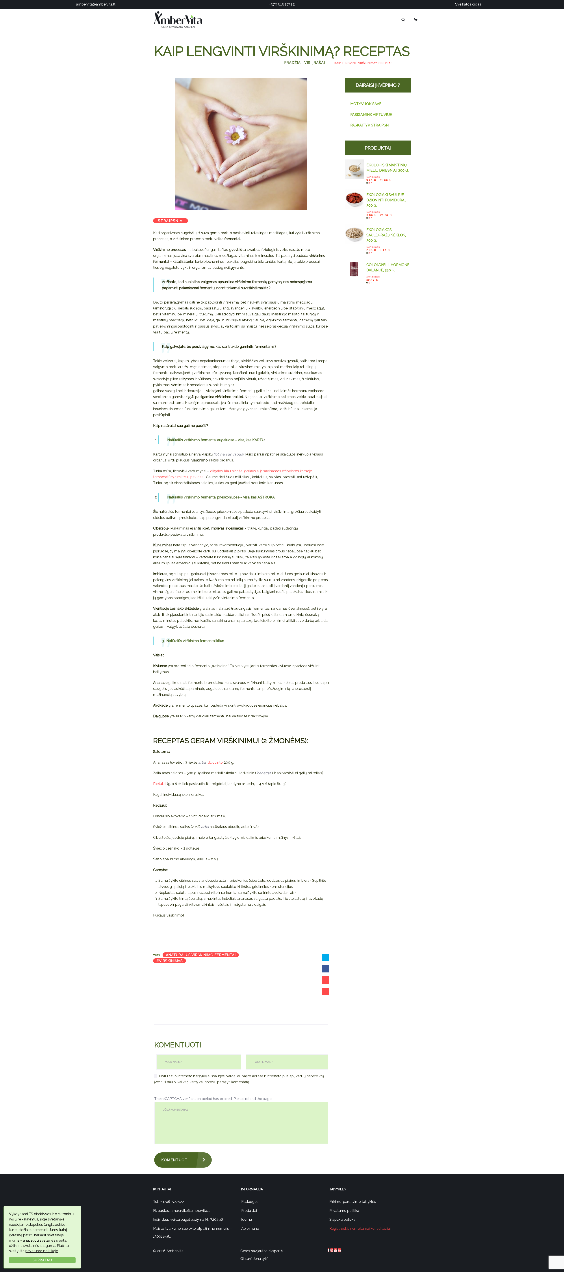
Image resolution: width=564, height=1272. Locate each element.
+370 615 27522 (282, 4)
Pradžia (292, 63)
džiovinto (215, 762)
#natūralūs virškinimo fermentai (201, 955)
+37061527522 (172, 1202)
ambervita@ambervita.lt (95, 4)
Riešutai (159, 784)
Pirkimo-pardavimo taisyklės (352, 1202)
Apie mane (250, 1228)
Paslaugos (249, 1202)
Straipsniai (171, 221)
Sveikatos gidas (468, 4)
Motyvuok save (365, 104)
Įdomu (246, 1219)
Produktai (249, 1211)
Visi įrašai (314, 63)
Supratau (42, 1260)
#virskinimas (169, 961)
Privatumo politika (344, 1211)
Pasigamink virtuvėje (371, 115)
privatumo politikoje (41, 1251)
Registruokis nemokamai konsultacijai (360, 1228)
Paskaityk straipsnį (370, 125)
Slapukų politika (342, 1219)
